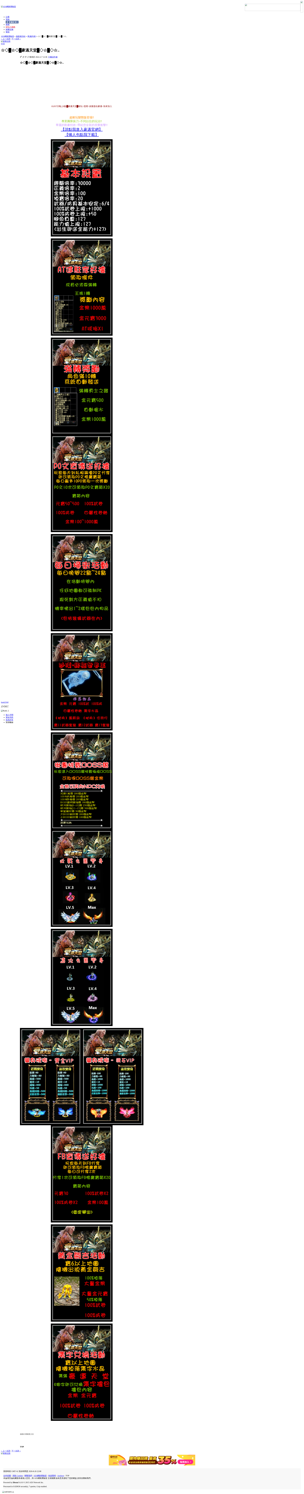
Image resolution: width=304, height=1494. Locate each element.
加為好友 (9, 720)
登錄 (8, 19)
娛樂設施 (9, 29)
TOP (22, 1447)
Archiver (60, 1476)
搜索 (8, 24)
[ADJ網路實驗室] (8, 7)
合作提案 (7, 1476)
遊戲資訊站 (20, 36)
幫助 (8, 32)
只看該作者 (53, 57)
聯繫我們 (28, 1476)
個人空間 (9, 715)
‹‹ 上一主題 (5, 39)
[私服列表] (31, 36)
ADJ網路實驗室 (7, 36)
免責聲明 (52, 1476)
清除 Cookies (17, 1476)
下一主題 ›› (16, 39)
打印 (3, 44)
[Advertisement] (40, 86)
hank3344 (4, 702)
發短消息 (9, 717)
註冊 (8, 17)
